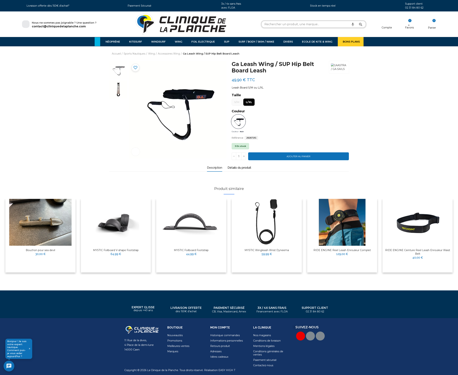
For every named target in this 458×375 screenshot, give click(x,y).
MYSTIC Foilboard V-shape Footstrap (116, 250)
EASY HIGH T (226, 370)
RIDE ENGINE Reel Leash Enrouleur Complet (342, 250)
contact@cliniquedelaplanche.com (59, 26)
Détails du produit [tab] (239, 167)
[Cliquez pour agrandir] (135, 152)
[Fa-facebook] (310, 336)
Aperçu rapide (64, 213)
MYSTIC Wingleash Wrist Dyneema (267, 250)
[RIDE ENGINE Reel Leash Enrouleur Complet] (342, 222)
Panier (432, 27)
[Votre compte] (387, 22)
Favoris (409, 27)
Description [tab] (214, 167)
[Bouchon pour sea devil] (40, 222)
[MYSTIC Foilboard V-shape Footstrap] (116, 222)
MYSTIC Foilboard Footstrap (191, 250)
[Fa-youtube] (300, 336)
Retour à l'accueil (342, 54)
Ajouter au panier (298, 156)
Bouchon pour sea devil (40, 250)
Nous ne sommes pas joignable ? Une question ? (64, 22)
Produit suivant (346, 54)
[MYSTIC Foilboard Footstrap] (191, 222)
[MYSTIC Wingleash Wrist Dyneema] (267, 222)
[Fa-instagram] (320, 336)
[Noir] (238, 121)
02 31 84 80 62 (414, 7)
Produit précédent (337, 54)
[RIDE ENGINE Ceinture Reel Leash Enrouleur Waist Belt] (418, 222)
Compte (387, 27)
